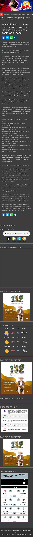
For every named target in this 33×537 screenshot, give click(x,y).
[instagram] (17, 532)
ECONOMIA (8, 17)
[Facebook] (15, 532)
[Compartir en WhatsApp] (11, 37)
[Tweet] (7, 37)
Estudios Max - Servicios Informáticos (22, 530)
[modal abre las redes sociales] (15, 37)
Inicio (1, 17)
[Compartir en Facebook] (3, 37)
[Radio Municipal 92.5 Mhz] (16, 5)
